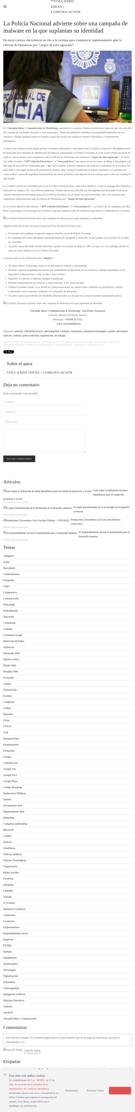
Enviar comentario (19, 459)
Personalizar (71, 1090)
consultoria (76, 331)
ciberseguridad (51, 331)
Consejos (31, 345)
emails (111, 331)
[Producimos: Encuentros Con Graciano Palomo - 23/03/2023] (36, 520)
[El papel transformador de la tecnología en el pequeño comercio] (37, 507)
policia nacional (31, 335)
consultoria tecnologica (95, 331)
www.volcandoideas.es (69, 323)
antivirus (18, 331)
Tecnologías (95, 345)
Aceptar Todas (120, 1090)
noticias (17, 335)
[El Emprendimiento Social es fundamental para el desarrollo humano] (40, 532)
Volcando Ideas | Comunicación (40, 342)
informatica (122, 331)
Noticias (80, 345)
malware (7, 335)
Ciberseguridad (13, 345)
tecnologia (60, 335)
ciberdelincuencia (33, 331)
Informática (47, 345)
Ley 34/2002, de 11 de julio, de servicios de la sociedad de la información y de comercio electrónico (31, 1084)
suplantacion (46, 335)
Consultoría (64, 345)
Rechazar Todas (95, 1090)
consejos (64, 331)
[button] (5, 6)
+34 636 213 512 (73, 319)
